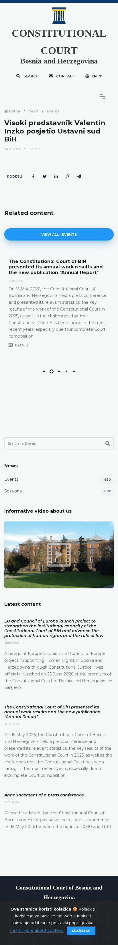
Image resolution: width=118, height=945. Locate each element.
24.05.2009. (12, 149)
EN (94, 76)
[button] (44, 371)
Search (31, 76)
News (33, 111)
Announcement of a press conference (44, 795)
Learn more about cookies (37, 930)
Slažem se (81, 931)
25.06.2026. (12, 643)
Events (53, 111)
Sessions (12, 491)
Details (21, 345)
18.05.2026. (16, 281)
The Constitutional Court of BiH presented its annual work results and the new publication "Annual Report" (56, 267)
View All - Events (59, 234)
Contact (65, 76)
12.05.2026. (11, 802)
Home (14, 111)
